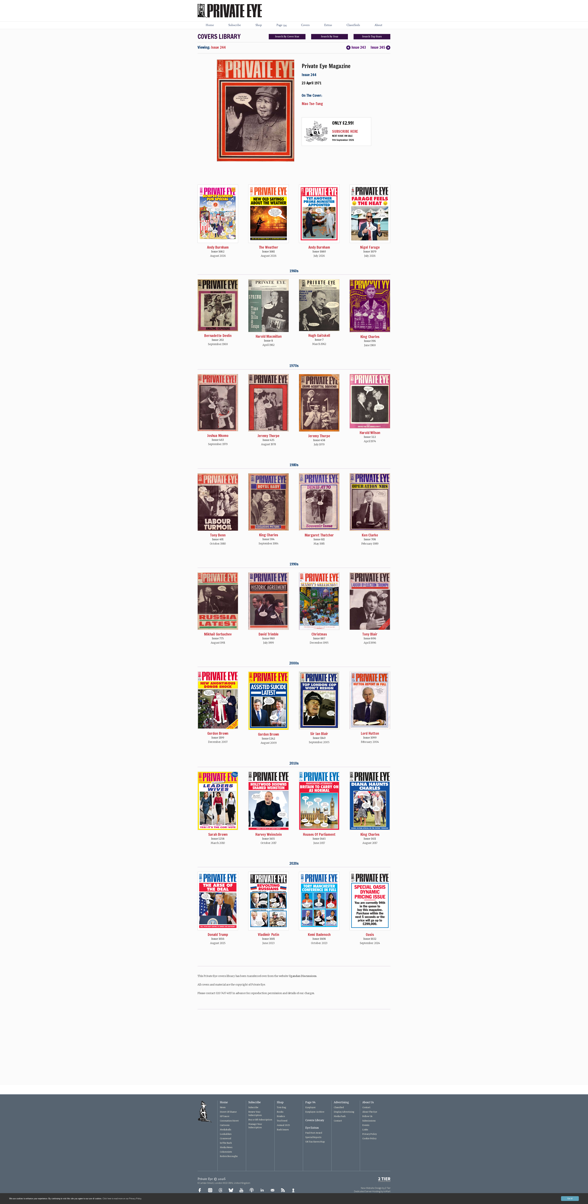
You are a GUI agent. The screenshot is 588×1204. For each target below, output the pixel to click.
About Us (368, 1102)
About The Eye (369, 1111)
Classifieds (353, 25)
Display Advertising (344, 1111)
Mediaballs (225, 1129)
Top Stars (372, 36)
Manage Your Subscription (255, 1126)
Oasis (370, 934)
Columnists (226, 1151)
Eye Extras (312, 1127)
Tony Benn (217, 535)
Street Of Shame (228, 1111)
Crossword (225, 1138)
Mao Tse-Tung (312, 103)
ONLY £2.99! (343, 123)
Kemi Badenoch (319, 934)
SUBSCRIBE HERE (345, 131)
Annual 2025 (283, 1125)
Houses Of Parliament (319, 834)
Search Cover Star (287, 36)
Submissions (369, 1120)
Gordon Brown (217, 733)
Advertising (341, 1102)
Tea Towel (282, 1120)
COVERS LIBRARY (219, 36)
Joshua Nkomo (217, 435)
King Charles (370, 336)
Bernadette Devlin (218, 335)
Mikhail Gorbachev (218, 634)
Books (280, 1111)
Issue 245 (378, 47)
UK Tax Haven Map (315, 1141)
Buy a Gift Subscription (260, 1119)
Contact (338, 1120)
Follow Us (367, 1116)
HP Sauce (224, 1116)
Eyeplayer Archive (314, 1111)
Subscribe (234, 25)
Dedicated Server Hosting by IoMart (372, 1191)
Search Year (329, 36)
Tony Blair (369, 634)
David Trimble (268, 634)
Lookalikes (226, 1134)
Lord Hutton (370, 733)
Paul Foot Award (313, 1132)
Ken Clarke (370, 535)
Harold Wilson (370, 432)
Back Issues (283, 1129)
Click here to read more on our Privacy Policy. (122, 1198)
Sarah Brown (218, 834)
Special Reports (313, 1137)
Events (365, 1125)
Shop (258, 25)
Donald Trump (218, 934)
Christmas (319, 634)
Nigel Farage (370, 247)
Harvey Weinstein (268, 834)
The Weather (268, 247)
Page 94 (281, 25)
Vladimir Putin (268, 934)
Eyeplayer (310, 1107)
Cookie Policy (369, 1138)
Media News (226, 1147)
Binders (281, 1116)
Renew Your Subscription (255, 1113)
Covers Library (314, 1120)
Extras (328, 25)
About (378, 25)
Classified (339, 1107)
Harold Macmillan (269, 336)
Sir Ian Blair (319, 733)
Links (365, 1129)
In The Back (226, 1143)
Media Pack (340, 1116)
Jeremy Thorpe (268, 435)
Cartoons (224, 1125)
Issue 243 (358, 47)
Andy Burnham (218, 247)
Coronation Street (229, 1120)
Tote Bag (281, 1107)
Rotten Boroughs (229, 1156)
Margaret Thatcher (319, 535)
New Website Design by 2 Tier (375, 1188)
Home (210, 25)
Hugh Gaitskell (319, 335)
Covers (305, 25)
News (223, 1107)
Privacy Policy (369, 1134)
